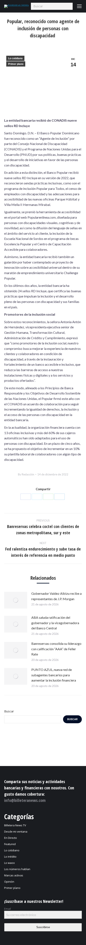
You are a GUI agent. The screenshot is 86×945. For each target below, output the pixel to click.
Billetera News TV (15, 825)
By (26, 474)
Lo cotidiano (15, 58)
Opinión (9, 881)
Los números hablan (17, 869)
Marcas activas (13, 875)
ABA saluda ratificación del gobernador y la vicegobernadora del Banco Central (55, 622)
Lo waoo (9, 863)
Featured (10, 844)
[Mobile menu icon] (79, 6)
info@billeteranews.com (25, 800)
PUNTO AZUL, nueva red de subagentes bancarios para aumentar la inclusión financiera (53, 675)
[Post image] (15, 600)
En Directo (10, 838)
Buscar (9, 711)
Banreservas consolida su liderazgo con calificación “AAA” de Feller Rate (56, 648)
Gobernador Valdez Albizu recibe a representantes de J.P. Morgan (56, 596)
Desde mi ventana (15, 831)
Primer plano (15, 64)
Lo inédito (10, 856)
